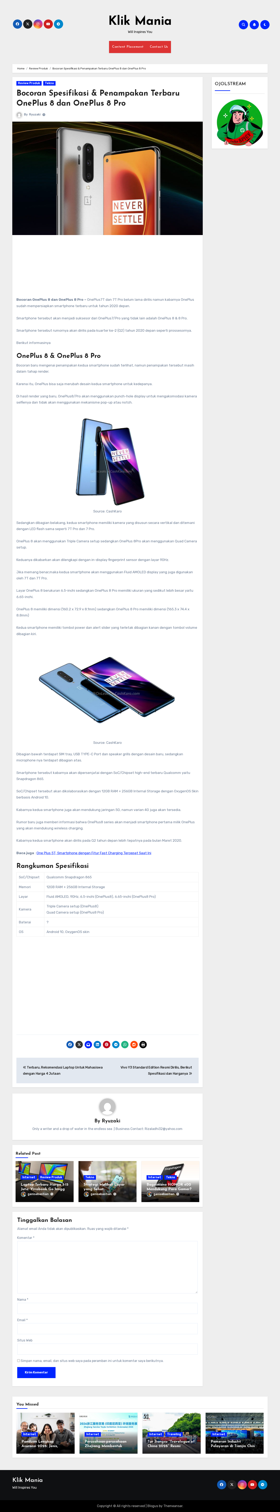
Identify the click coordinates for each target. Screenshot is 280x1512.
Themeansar (172, 1506)
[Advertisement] (108, 267)
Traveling (174, 1434)
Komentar (25, 1238)
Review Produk (29, 83)
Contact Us (159, 47)
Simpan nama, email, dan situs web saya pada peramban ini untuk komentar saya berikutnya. (92, 1361)
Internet (28, 1177)
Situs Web (24, 1340)
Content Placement (128, 47)
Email (22, 1320)
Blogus (152, 1506)
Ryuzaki (35, 114)
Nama (22, 1300)
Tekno (49, 83)
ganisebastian (38, 1194)
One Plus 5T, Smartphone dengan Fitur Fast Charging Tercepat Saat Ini (93, 853)
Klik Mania (140, 22)
